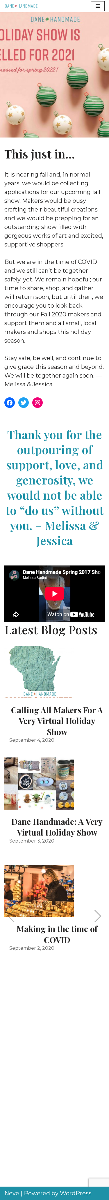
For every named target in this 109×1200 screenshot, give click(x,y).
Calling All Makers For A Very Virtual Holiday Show (57, 720)
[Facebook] (9, 402)
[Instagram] (37, 402)
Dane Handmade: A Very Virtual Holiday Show (57, 827)
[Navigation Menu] (98, 6)
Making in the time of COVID (57, 934)
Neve (11, 1193)
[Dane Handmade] (21, 6)
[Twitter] (23, 402)
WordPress (76, 1193)
